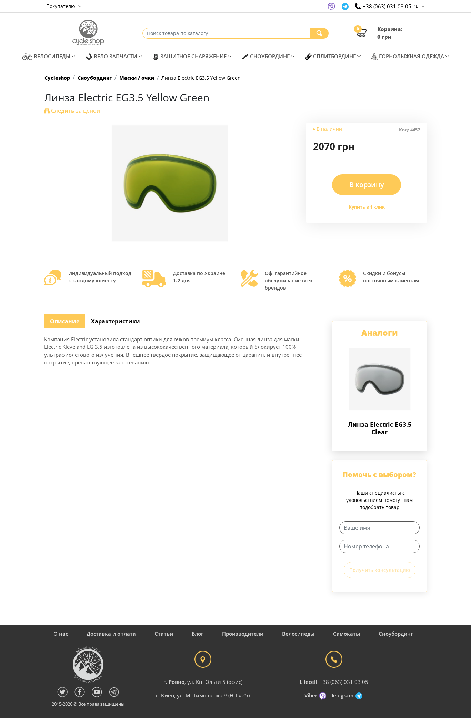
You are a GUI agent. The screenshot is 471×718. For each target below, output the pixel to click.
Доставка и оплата (111, 633)
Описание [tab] (64, 321)
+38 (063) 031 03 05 (344, 681)
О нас (60, 633)
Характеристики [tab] (115, 321)
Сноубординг (95, 77)
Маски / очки (136, 77)
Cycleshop (57, 77)
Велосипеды (298, 633)
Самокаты (346, 633)
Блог (197, 633)
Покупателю (61, 6)
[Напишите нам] (331, 6)
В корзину (366, 184)
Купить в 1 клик (367, 207)
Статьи (163, 633)
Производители (242, 633)
